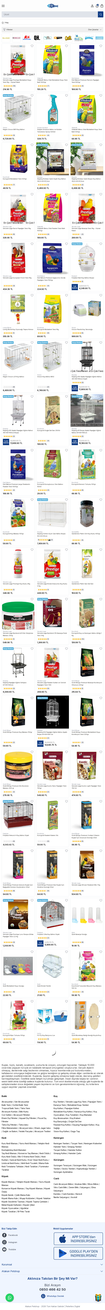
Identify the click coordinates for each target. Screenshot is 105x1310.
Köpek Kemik (7, 1195)
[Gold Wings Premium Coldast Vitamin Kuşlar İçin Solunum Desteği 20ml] (87, 815)
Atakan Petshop (11, 1271)
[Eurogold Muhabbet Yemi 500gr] (18, 158)
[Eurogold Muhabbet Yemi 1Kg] (52, 309)
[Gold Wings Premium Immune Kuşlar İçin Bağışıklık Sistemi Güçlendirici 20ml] (18, 864)
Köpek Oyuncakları (10, 1208)
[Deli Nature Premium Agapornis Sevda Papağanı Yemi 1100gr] (52, 257)
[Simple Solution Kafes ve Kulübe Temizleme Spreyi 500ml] (52, 109)
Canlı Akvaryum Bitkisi (63, 1184)
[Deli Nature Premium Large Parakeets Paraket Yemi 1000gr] (18, 464)
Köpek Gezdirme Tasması (13, 1201)
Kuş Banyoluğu (60, 1121)
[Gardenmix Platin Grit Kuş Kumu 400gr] (87, 513)
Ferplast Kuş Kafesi (62, 1125)
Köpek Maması (8, 1182)
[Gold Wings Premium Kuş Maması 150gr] (18, 712)
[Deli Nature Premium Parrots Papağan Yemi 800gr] (87, 60)
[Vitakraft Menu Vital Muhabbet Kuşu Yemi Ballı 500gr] (87, 109)
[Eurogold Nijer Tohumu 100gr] (18, 1015)
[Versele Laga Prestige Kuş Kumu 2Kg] (18, 563)
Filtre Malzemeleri (10, 1128)
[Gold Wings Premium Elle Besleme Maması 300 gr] (18, 766)
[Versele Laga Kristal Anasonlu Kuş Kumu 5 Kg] (52, 563)
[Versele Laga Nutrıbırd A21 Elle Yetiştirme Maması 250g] (18, 613)
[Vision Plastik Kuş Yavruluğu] (87, 309)
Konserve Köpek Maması (13, 1188)
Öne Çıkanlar (93, 30)
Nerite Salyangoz (61, 1197)
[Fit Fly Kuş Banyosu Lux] (52, 1015)
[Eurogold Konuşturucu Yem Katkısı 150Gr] (52, 464)
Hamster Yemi (60, 1147)
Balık (4, 1096)
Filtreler (10, 30)
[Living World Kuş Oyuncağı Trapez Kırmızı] (18, 309)
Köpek (5, 1176)
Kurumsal (7, 1264)
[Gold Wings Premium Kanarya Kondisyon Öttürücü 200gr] (87, 662)
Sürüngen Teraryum (63, 1165)
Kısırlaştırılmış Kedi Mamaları (14, 1150)
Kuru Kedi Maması (10, 1143)
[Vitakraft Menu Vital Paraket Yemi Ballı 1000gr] (52, 208)
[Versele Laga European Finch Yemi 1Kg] (18, 257)
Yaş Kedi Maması (9, 1153)
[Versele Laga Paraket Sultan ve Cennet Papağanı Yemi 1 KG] (52, 662)
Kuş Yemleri (59, 1102)
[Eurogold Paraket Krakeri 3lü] (52, 815)
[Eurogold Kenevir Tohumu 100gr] (87, 464)
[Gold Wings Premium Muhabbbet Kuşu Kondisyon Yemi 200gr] (87, 712)
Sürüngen (59, 1159)
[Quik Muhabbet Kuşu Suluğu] (18, 965)
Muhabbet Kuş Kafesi (63, 1111)
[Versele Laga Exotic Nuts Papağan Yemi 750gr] (52, 766)
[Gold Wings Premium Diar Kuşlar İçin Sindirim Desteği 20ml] (52, 864)
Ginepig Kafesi (60, 1153)
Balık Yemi (6, 1105)
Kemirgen (59, 1138)
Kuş (56, 1096)
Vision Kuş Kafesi (61, 1131)
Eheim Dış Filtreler (10, 1118)
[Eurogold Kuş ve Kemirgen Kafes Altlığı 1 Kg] (87, 613)
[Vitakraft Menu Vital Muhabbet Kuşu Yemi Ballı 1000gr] (52, 60)
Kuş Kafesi (58, 1108)
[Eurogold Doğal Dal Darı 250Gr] (52, 410)
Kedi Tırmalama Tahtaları (13, 1166)
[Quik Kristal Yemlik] (52, 965)
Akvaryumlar (7, 1102)
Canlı (56, 1178)
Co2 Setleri (7, 1115)
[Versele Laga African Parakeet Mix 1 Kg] (87, 864)
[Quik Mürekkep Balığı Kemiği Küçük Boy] (87, 1015)
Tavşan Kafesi (60, 1150)
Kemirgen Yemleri (61, 1143)
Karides (57, 1194)
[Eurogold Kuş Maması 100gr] (18, 513)
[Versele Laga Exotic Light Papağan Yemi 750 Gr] (87, 766)
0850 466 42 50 (52, 1289)
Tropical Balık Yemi (10, 1108)
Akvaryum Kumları (10, 1111)
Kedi (4, 1138)
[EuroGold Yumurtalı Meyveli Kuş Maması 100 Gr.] (87, 965)
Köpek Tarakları (9, 1211)
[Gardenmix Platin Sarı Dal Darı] (87, 563)
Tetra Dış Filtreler (9, 1125)
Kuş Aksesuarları (61, 1118)
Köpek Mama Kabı (10, 1198)
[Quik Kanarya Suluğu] (87, 914)
